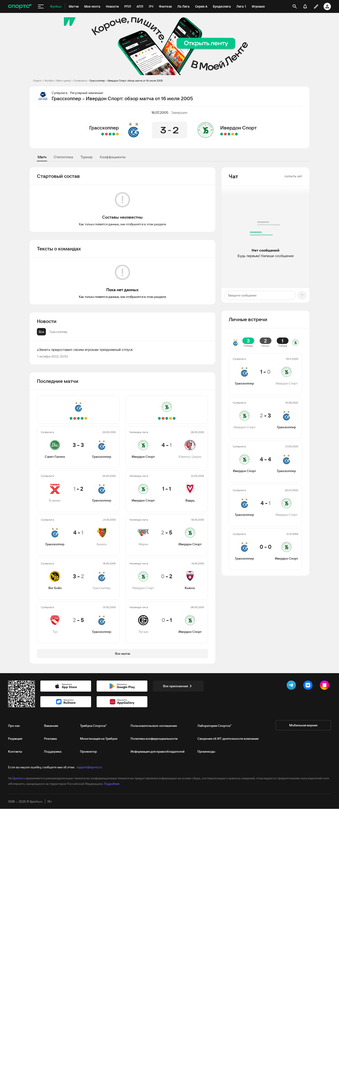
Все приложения (175, 686)
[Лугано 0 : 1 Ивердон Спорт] (221, 134)
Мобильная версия (303, 725)
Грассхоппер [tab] (58, 332)
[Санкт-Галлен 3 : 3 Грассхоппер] (117, 134)
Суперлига (80, 80)
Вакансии (51, 726)
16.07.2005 (160, 112)
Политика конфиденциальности (154, 739)
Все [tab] (41, 332)
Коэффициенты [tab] (113, 157)
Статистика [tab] (63, 157)
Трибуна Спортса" (93, 726)
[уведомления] (305, 6)
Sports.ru (18, 778)
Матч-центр (63, 80)
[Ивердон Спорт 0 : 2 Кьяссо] (225, 134)
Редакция (15, 739)
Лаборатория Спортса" (214, 726)
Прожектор (88, 751)
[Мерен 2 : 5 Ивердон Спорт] (229, 134)
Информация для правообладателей (157, 751)
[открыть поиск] (295, 6)
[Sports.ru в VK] (308, 686)
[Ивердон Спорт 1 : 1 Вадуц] (232, 134)
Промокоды (206, 751)
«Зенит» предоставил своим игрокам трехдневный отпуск (85, 349)
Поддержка (52, 751)
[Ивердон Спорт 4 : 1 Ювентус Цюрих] (236, 134)
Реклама (50, 739)
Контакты (15, 751)
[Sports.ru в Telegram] (292, 686)
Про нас (14, 726)
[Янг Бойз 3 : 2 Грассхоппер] (106, 134)
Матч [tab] (42, 157)
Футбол (49, 80)
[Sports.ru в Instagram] (325, 686)
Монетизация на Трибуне (99, 739)
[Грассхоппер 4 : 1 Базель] (110, 134)
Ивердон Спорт (238, 127)
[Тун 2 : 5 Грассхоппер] (102, 134)
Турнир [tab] (86, 157)
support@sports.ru (89, 767)
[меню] (40, 6)
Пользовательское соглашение (154, 726)
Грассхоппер (104, 127)
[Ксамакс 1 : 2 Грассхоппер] (113, 134)
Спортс (37, 80)
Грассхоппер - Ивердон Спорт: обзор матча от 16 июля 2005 (126, 80)
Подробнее (111, 784)
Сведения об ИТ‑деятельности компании (228, 739)
